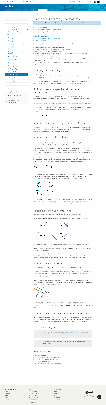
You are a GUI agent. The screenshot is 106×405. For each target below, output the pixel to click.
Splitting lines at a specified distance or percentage (48, 29)
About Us (56, 391)
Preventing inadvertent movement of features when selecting (18, 30)
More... (59, 10)
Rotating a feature (13, 38)
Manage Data (42, 10)
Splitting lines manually (41, 27)
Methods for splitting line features (17, 75)
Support (7, 401)
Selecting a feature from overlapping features (14, 26)
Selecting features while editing (16, 22)
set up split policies (74, 332)
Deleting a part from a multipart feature (16, 52)
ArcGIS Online (33, 391)
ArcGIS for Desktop (34, 393)
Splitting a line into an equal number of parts (46, 31)
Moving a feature (12, 35)
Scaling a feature (12, 56)
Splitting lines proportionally (42, 36)
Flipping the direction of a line (16, 72)
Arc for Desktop (11, 2)
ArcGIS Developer (33, 399)
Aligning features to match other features (16, 88)
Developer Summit (58, 399)
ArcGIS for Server (33, 395)
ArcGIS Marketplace (34, 403)
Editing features (38, 13)
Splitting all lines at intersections (43, 35)
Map (25, 10)
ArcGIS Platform (33, 397)
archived (51, 23)
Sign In (83, 1)
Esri (97, 2)
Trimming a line (12, 84)
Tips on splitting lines (40, 40)
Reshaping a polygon (13, 66)
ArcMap (32, 1)
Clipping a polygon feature (15, 59)
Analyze (33, 10)
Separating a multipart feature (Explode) (16, 47)
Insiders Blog (57, 395)
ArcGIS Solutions (33, 401)
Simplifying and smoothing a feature (18, 92)
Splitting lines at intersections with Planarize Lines (48, 363)
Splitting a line (12, 78)
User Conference (58, 397)
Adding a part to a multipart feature (17, 44)
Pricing (7, 399)
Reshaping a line (12, 62)
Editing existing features (25, 13)
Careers (56, 393)
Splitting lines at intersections (42, 33)
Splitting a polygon (13, 69)
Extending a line (12, 81)
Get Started (17, 10)
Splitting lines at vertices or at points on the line (47, 38)
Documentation (9, 397)
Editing (16, 13)
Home (8, 10)
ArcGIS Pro (26, 1)
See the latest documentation (86, 23)
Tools (52, 10)
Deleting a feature (13, 41)
